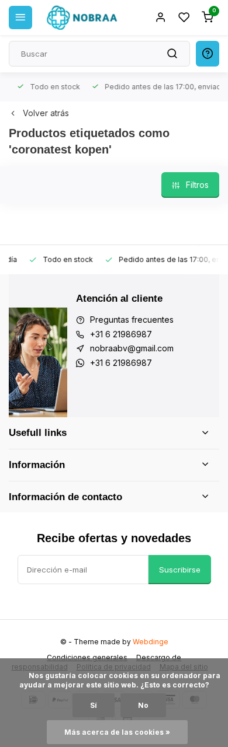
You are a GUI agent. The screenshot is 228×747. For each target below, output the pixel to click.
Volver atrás (46, 113)
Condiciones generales (87, 657)
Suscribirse (180, 569)
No (143, 705)
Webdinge (150, 641)
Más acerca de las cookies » (117, 732)
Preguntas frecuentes (132, 319)
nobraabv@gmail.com (132, 348)
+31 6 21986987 (121, 334)
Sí (93, 705)
